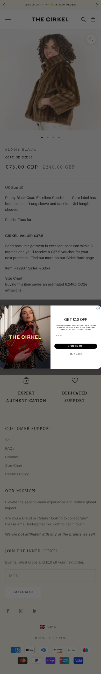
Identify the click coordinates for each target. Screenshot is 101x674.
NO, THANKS (76, 354)
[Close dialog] (98, 308)
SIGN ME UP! (76, 346)
